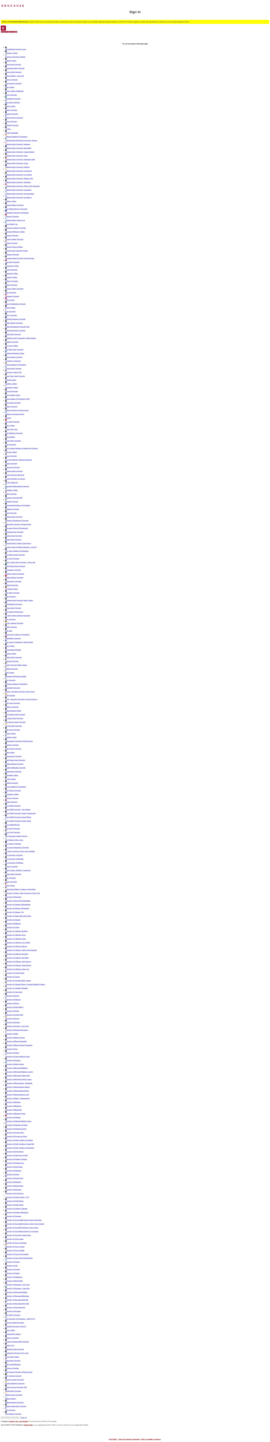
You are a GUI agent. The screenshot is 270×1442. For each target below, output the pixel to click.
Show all (24, 1417)
